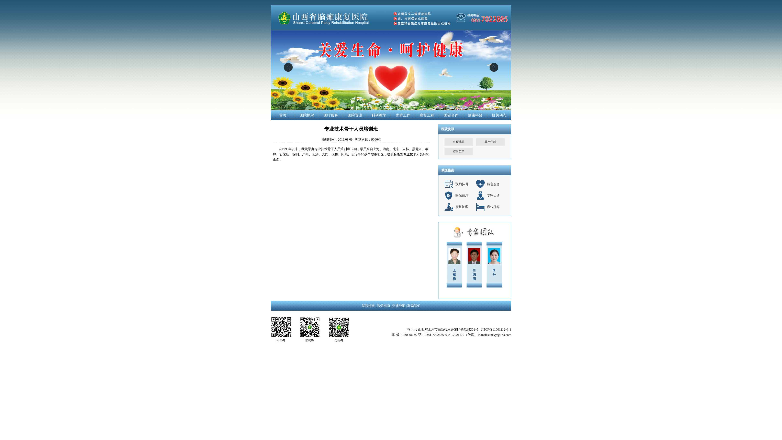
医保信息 (461, 195)
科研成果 (459, 141)
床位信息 (493, 207)
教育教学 (459, 151)
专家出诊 (493, 195)
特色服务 (493, 184)
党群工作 (403, 115)
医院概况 (307, 115)
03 (391, 70)
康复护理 (461, 207)
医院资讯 (355, 115)
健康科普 (475, 115)
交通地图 (398, 305)
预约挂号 (461, 184)
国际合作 (451, 115)
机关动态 (499, 115)
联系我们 (414, 305)
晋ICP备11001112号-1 (496, 329)
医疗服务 (331, 115)
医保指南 (383, 305)
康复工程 (427, 115)
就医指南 (368, 305)
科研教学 (379, 115)
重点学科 (490, 141)
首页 (283, 115)
